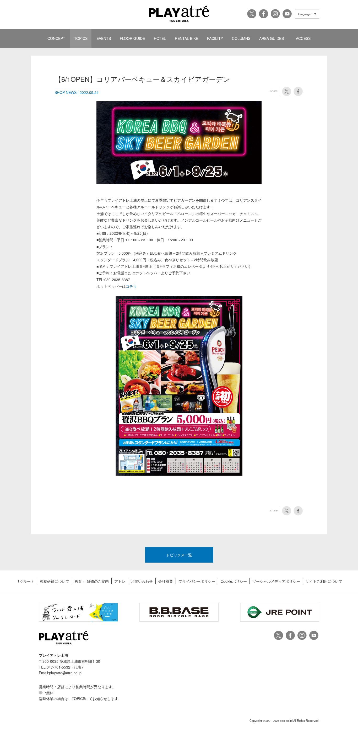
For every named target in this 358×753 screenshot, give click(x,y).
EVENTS (103, 38)
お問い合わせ (142, 581)
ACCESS (303, 38)
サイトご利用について (324, 581)
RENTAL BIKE (186, 38)
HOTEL (160, 38)
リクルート (25, 581)
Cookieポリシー (234, 581)
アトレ (119, 581)
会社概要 (165, 581)
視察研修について (54, 581)
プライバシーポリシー (196, 581)
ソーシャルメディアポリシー (276, 581)
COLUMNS (241, 38)
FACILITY (215, 38)
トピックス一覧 (179, 554)
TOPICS (81, 38)
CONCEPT (56, 38)
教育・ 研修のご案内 (92, 581)
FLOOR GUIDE (132, 38)
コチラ (131, 286)
